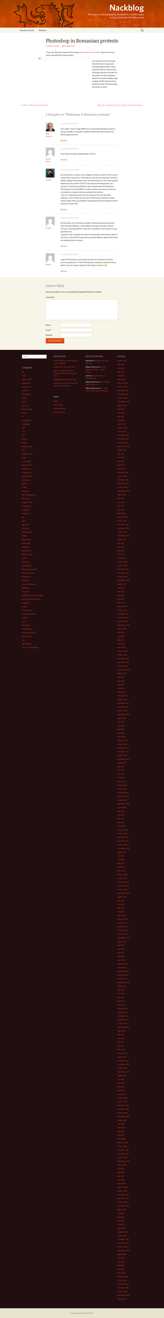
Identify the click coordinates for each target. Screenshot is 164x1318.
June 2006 (121, 1262)
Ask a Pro (25, 405)
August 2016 (121, 807)
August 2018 (121, 718)
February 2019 (122, 696)
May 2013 (120, 953)
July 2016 (120, 811)
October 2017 (122, 755)
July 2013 (120, 945)
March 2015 (121, 871)
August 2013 (121, 941)
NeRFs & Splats (27, 554)
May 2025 (120, 416)
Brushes (25, 413)
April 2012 (120, 1001)
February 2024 (122, 472)
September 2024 (123, 446)
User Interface (27, 636)
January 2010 (122, 1101)
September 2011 (123, 1027)
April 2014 (120, 912)
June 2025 (121, 413)
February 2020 (122, 651)
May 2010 (120, 1087)
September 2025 (123, 402)
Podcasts (25, 580)
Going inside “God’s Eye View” (64, 367)
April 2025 (120, 420)
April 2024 (120, 465)
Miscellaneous (27, 532)
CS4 (23, 428)
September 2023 (123, 491)
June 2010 (121, 1083)
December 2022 (123, 524)
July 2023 (120, 498)
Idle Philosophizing (28, 495)
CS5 (23, 431)
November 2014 (123, 886)
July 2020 (120, 632)
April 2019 (120, 688)
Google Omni (26, 472)
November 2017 (123, 752)
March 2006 (121, 1273)
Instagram (25, 510)
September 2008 (123, 1161)
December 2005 (123, 1284)
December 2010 (123, 1061)
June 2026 (121, 368)
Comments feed (59, 408)
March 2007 (121, 1228)
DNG (23, 450)
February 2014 (122, 919)
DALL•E (24, 439)
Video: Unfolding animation (34, 105)
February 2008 (122, 1187)
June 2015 (121, 859)
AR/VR (24, 402)
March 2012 (121, 1005)
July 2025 (120, 409)
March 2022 (121, 558)
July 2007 (120, 1213)
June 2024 (121, 457)
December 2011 (123, 1016)
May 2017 (120, 774)
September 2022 (123, 536)
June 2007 (121, 1217)
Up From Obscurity (28, 632)
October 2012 (122, 979)
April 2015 (120, 867)
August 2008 (121, 1165)
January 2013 (122, 967)
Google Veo (26, 480)
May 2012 (120, 997)
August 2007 (121, 1209)
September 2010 (123, 1072)
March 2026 (121, 379)
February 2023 (122, 517)
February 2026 (122, 383)
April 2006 (120, 1269)
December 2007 (123, 1195)
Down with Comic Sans (89, 52)
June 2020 (121, 636)
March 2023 (121, 513)
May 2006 (120, 1265)
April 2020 (120, 644)
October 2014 (122, 889)
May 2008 (120, 1176)
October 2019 (122, 666)
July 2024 (120, 454)
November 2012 (123, 975)
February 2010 (122, 1098)
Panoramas (26, 562)
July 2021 (120, 588)
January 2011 (122, 1057)
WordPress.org (59, 412)
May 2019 (120, 685)
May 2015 (120, 863)
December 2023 (123, 480)
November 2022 (123, 528)
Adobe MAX (26, 383)
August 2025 (121, 405)
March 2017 (121, 781)
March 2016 (121, 826)
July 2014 (120, 900)
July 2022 (120, 543)
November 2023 (123, 483)
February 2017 (122, 785)
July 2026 (120, 364)
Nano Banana (26, 551)
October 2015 (122, 845)
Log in (56, 401)
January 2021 (122, 610)
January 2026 (122, 387)
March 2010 (121, 1094)
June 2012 (121, 994)
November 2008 (123, 1154)
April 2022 (120, 554)
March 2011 (121, 1049)
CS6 (23, 435)
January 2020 (122, 655)
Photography (26, 565)
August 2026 (121, 361)
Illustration (26, 498)
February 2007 (122, 1232)
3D (23, 372)
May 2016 (120, 819)
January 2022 (122, 565)
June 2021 (121, 591)
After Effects (26, 394)
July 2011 (120, 1034)
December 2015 (123, 837)
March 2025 (121, 424)
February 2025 (122, 428)
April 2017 (120, 778)
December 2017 (123, 748)
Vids (23, 640)
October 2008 (122, 1157)
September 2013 (123, 938)
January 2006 (122, 1280)
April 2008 (120, 1180)
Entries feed (58, 405)
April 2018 (120, 733)
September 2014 (123, 893)
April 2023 (120, 510)
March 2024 (121, 469)
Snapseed (25, 603)
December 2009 (123, 1105)
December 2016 (123, 792)
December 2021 (123, 569)
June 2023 (121, 502)
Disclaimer (42, 30)
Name (49, 325)
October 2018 (122, 711)
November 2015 (123, 841)
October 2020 (122, 621)
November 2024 (123, 439)
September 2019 (123, 670)
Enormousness (27, 454)
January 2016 (122, 833)
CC (23, 417)
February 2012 (122, 1008)
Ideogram (25, 491)
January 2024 (122, 476)
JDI (23, 517)
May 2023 (120, 506)
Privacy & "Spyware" (29, 584)
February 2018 (122, 740)
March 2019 (121, 692)
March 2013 (121, 960)
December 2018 (123, 703)
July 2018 (120, 722)
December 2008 (123, 1150)
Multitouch (25, 547)
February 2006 (122, 1276)
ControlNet (26, 424)
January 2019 (122, 699)
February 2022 (122, 562)
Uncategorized (69, 46)
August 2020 (121, 629)
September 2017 (123, 759)
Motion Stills (26, 539)
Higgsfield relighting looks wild (65, 379)
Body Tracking (27, 409)
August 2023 (121, 495)
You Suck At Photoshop (30, 647)
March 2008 (121, 1183)
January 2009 (122, 1146)
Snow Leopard (27, 610)
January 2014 (122, 923)
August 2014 (121, 897)
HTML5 (24, 487)
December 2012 (123, 971)
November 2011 (123, 1020)
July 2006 (120, 1258)
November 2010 (123, 1064)
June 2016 (121, 815)
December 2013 (123, 927)
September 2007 (123, 1206)
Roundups (25, 592)
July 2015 (120, 856)
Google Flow (26, 469)
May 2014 (120, 908)
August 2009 (121, 1120)
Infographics (26, 506)
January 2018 (122, 744)
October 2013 (122, 934)
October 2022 (122, 532)
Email (49, 330)
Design (24, 443)
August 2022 (121, 539)
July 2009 (120, 1124)
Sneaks (24, 606)
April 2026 (120, 375)
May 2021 (120, 595)
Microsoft (25, 528)
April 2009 (120, 1135)
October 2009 (122, 1113)
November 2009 (123, 1109)
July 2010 (120, 1079)
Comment (50, 297)
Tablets (24, 618)
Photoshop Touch (28, 573)
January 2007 (122, 1236)
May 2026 (120, 372)
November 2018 (123, 707)
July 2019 (120, 677)
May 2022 (120, 550)
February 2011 (122, 1053)
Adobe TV (25, 390)
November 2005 (123, 1288)
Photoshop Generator (30, 569)
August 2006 (121, 1254)
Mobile (24, 536)
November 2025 (123, 394)
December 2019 (123, 658)
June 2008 (121, 1172)
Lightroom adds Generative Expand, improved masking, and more (65, 373)
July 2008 (120, 1169)
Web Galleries (27, 644)
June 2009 (121, 1128)
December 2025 (123, 390)
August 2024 (121, 450)
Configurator (26, 420)
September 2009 (123, 1116)
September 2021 (123, 580)
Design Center (27, 446)
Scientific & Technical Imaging (32, 595)
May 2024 (120, 461)
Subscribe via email (27, 30)
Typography (26, 625)
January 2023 (122, 521)
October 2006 (122, 1247)
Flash (24, 458)
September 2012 (123, 982)
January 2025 (122, 431)
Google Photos (27, 476)
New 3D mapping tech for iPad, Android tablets (120, 105)
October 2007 (122, 1202)
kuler (24, 521)
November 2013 (123, 930)
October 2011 (122, 1023)
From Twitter (26, 461)
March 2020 (121, 647)
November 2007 (123, 1198)
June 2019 (121, 681)
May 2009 (120, 1131)
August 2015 (121, 852)
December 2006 (123, 1239)
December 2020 (123, 614)
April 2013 (120, 956)
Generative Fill (27, 465)
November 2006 (123, 1243)
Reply (65, 140)
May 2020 (120, 640)
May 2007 (120, 1221)
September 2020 (123, 625)
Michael (48, 265)
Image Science (27, 502)
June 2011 (121, 1038)
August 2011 (121, 1031)
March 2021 (121, 603)
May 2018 (120, 729)
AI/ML (24, 398)
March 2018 (121, 737)
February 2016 (122, 830)
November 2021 (123, 573)
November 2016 (123, 796)
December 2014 (123, 882)
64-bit (24, 376)
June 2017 (121, 770)
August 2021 (121, 584)
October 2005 (122, 1291)
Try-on (24, 621)
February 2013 (122, 964)
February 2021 (122, 606)
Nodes (24, 558)
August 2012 (121, 986)
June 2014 (121, 904)
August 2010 (121, 1075)
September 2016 (123, 804)
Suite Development (29, 614)
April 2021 (120, 599)
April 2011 (120, 1046)
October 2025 (122, 398)
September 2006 (123, 1250)
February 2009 (122, 1142)
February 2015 (122, 874)
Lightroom (25, 525)
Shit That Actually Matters (31, 599)
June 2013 (121, 949)
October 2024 (122, 442)
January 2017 (122, 789)
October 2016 (122, 800)
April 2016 (120, 822)
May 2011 (120, 1042)
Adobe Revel (26, 387)
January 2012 (122, 1012)
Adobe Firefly (27, 379)
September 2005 (123, 1295)
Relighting (25, 588)
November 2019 (123, 662)
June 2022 (121, 547)
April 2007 (120, 1224)
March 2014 (121, 915)
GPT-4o (24, 484)
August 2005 (121, 1299)
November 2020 (123, 617)
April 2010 (120, 1090)
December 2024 (123, 435)
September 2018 (123, 714)
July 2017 (120, 766)
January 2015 (122, 878)
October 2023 (122, 487)
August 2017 (121, 763)
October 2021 (122, 577)
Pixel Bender (26, 577)
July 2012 (120, 990)
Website (49, 335)
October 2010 (122, 1068)
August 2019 (121, 673)
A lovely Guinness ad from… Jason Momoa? (96, 369)
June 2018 (121, 725)
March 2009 (121, 1139)
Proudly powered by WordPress (82, 1313)
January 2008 (122, 1191)
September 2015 (123, 848)
